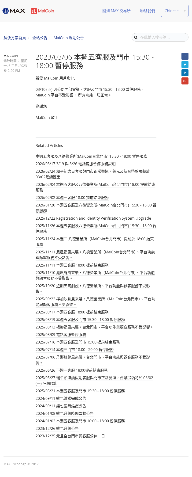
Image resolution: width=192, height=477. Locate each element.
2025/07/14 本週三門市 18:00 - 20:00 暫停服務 (75, 349)
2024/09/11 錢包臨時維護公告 (61, 405)
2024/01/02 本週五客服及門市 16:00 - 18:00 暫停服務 (80, 421)
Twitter (184, 64)
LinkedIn (184, 72)
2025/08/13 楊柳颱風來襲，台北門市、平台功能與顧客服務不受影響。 (95, 327)
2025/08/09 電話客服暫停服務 (61, 334)
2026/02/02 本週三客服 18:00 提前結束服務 (72, 197)
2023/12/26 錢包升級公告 (57, 428)
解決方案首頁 (15, 37)
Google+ (184, 80)
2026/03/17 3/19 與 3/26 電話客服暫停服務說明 (76, 163)
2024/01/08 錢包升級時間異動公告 (65, 413)
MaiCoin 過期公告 (69, 37)
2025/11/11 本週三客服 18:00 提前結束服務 (72, 265)
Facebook (184, 56)
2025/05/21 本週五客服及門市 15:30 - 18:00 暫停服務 (80, 390)
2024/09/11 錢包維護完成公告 (61, 398)
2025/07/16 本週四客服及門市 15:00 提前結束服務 (78, 342)
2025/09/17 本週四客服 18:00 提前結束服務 (72, 312)
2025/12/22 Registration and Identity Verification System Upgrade (93, 218)
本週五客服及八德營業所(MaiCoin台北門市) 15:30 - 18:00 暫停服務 (91, 156)
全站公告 (39, 37)
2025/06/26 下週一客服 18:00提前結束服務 (72, 370)
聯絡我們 (147, 10)
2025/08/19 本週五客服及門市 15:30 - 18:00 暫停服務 (80, 319)
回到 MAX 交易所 (116, 10)
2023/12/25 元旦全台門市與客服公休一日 (70, 436)
